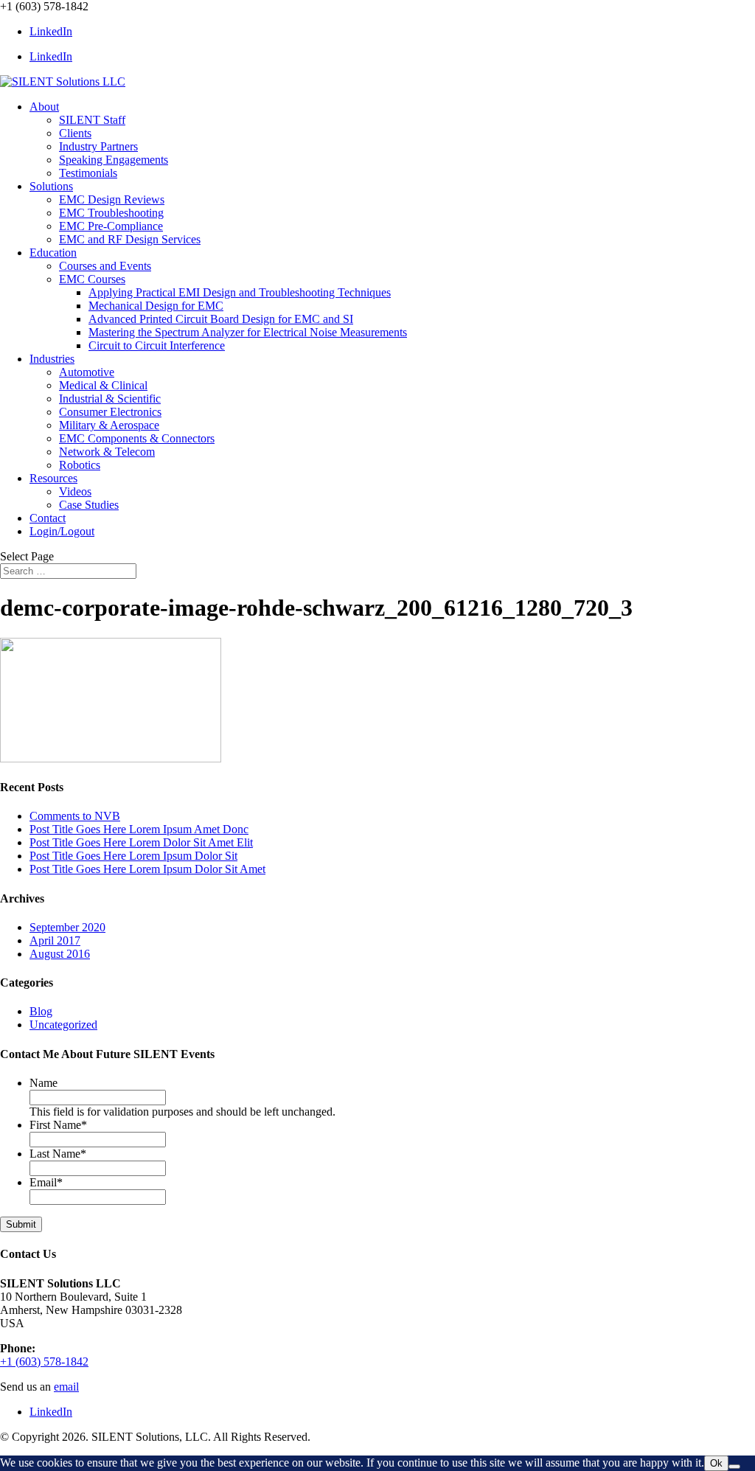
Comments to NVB (74, 816)
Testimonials (88, 173)
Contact (47, 518)
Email (46, 1182)
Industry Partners (98, 146)
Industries (51, 358)
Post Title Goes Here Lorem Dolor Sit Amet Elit (141, 842)
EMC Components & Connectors (137, 438)
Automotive (86, 372)
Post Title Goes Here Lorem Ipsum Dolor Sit (133, 855)
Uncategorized (63, 1024)
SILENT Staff (92, 120)
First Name (58, 1125)
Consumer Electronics (110, 412)
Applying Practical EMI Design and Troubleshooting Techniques (239, 292)
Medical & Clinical (103, 385)
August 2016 (59, 953)
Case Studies (89, 504)
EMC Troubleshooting (111, 212)
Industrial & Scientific (110, 398)
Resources (53, 478)
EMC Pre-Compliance (111, 226)
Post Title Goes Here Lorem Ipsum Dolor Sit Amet (147, 869)
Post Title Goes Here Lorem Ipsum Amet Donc (138, 829)
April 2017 (54, 940)
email (66, 1386)
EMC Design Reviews (111, 199)
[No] (734, 1466)
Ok (716, 1463)
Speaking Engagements (113, 159)
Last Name (57, 1153)
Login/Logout (61, 531)
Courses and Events (105, 266)
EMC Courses (92, 279)
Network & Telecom (107, 451)
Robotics (79, 465)
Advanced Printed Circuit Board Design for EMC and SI (220, 319)
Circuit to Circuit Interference (156, 345)
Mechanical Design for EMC (155, 305)
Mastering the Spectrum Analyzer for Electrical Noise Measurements (247, 332)
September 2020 (67, 927)
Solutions (51, 186)
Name (43, 1083)
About (44, 106)
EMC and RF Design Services (130, 239)
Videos (75, 491)
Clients (75, 133)
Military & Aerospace (109, 425)
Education (53, 252)
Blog (40, 1011)
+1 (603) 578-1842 (44, 1361)
